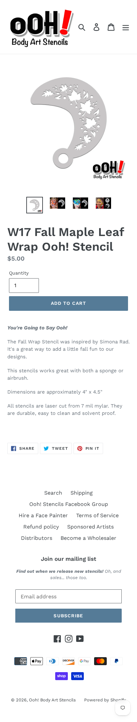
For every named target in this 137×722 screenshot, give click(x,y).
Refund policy (41, 527)
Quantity (19, 273)
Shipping (81, 493)
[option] (34, 205)
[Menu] (125, 27)
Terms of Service (97, 515)
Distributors (36, 538)
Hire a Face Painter (43, 515)
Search (53, 493)
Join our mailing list (68, 558)
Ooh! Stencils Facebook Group (68, 504)
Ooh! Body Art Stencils (52, 699)
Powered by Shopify (105, 699)
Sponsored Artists (90, 527)
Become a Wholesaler (88, 538)
